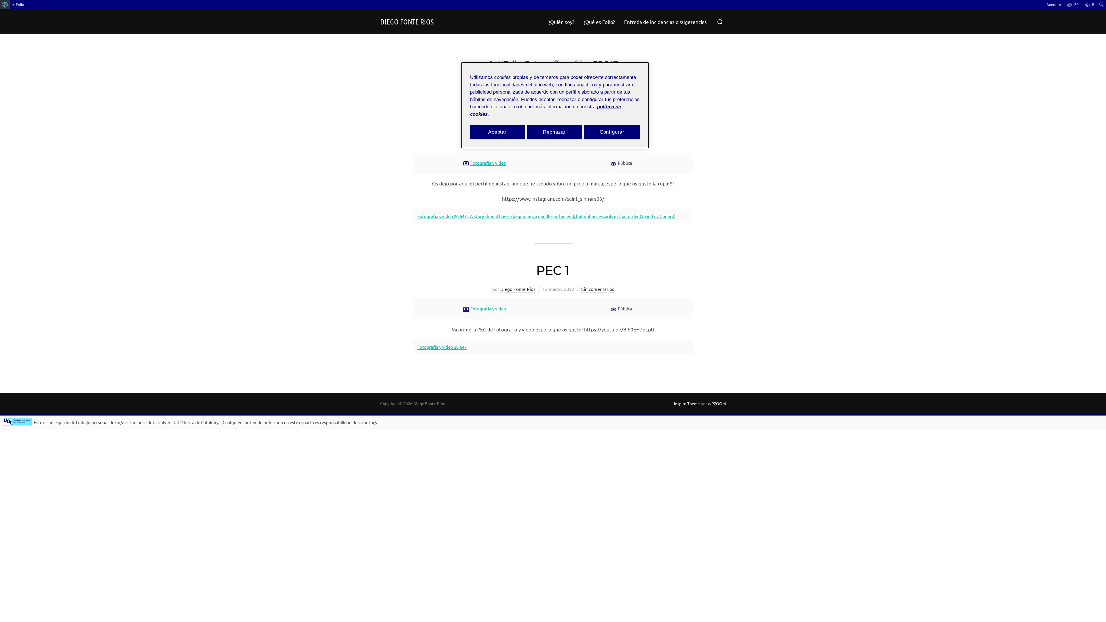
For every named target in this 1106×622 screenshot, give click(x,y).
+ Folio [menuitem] (18, 4)
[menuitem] (5, 4)
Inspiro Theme (687, 403)
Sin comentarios (597, 289)
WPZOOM (717, 403)
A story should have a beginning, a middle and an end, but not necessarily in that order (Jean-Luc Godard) (573, 216)
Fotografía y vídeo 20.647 (442, 216)
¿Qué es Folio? (599, 22)
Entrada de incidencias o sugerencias (665, 22)
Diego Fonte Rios (406, 21)
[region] (555, 105)
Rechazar (554, 132)
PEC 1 (552, 270)
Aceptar (497, 132)
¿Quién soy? (561, 22)
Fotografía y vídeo (488, 163)
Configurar (612, 132)
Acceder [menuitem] (1053, 4)
